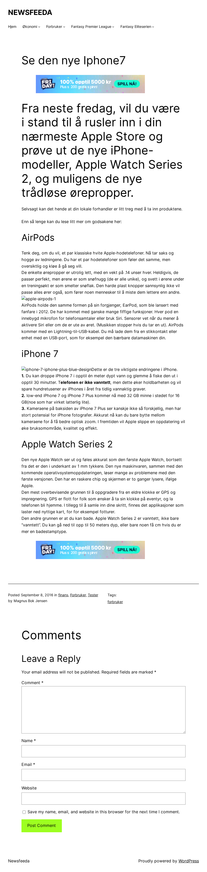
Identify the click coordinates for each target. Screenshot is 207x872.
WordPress (188, 860)
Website (29, 787)
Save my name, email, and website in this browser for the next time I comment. (104, 811)
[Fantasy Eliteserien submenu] (153, 27)
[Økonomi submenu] (39, 27)
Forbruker (54, 26)
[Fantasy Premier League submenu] (113, 27)
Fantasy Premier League (91, 26)
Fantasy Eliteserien (135, 26)
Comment (32, 682)
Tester (93, 595)
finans (63, 595)
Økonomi (29, 26)
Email (28, 764)
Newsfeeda (30, 12)
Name (28, 740)
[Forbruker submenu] (64, 27)
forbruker (115, 602)
